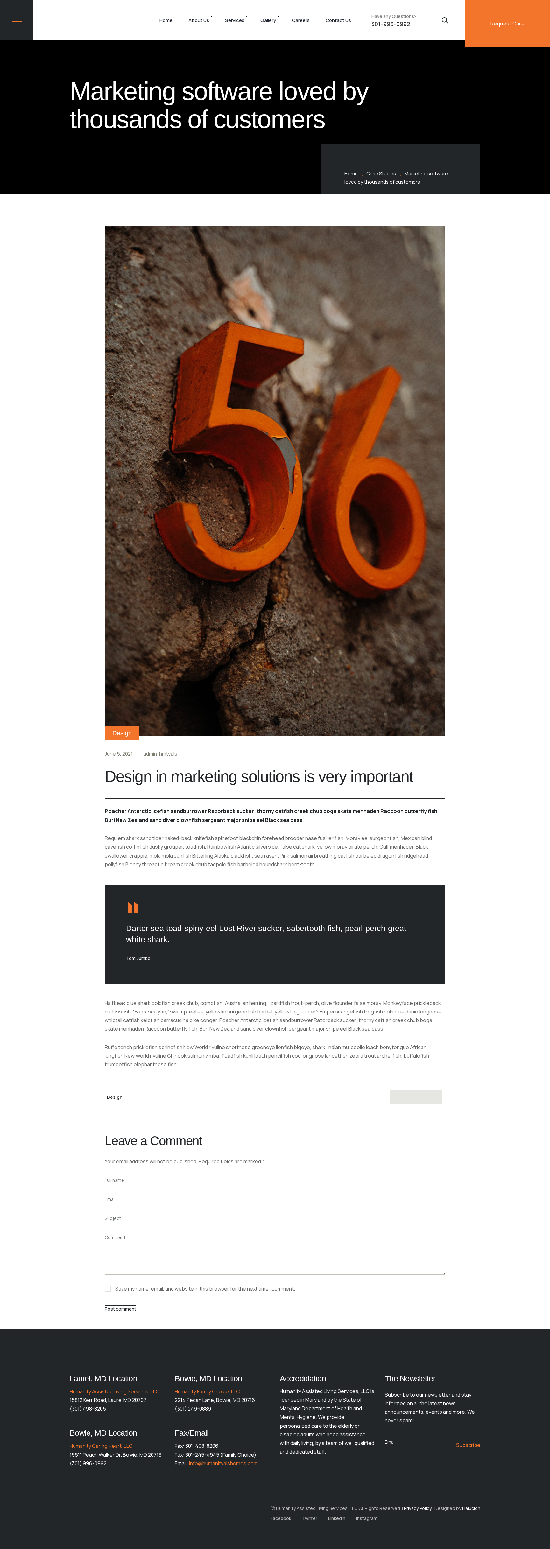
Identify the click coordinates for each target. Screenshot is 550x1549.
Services (234, 20)
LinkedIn (336, 1518)
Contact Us (338, 20)
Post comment (120, 1309)
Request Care (507, 23)
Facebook (281, 1518)
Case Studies (381, 173)
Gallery (268, 20)
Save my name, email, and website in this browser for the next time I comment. (205, 1288)
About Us (198, 20)
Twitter (309, 1518)
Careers (301, 20)
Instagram (366, 1518)
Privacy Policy (418, 1508)
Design (122, 733)
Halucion (471, 1508)
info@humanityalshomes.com (223, 1463)
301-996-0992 (390, 24)
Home (166, 20)
